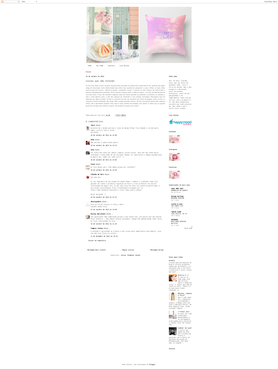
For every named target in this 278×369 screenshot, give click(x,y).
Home (90, 66)
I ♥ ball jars (183, 312)
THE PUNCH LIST (177, 206)
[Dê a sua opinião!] (118, 115)
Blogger (152, 364)
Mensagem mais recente (96, 250)
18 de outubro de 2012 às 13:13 (104, 145)
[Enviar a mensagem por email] (116, 115)
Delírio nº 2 (183, 275)
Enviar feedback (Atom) (130, 255)
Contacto (111, 66)
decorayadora (96, 202)
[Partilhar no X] (121, 115)
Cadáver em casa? (185, 328)
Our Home (99, 66)
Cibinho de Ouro (97, 174)
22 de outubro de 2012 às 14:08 (104, 209)
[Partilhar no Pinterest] (125, 115)
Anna (92, 140)
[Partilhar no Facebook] (123, 115)
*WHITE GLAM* (176, 212)
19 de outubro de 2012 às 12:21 (104, 197)
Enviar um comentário (97, 241)
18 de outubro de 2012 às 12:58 (104, 135)
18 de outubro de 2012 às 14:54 (104, 170)
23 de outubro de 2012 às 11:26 (104, 224)
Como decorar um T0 (179, 214)
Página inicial (128, 250)
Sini (92, 150)
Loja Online (124, 66)
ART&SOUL (174, 220)
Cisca (93, 164)
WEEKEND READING (177, 198)
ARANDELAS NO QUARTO (179, 190)
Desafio (172, 260)
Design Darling (177, 196)
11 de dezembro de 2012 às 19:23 (104, 236)
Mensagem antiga (156, 250)
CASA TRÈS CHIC (177, 189)
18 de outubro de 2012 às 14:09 (104, 160)
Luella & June (176, 204)
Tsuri (93, 125)
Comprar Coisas (97, 228)
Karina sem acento (98, 214)
